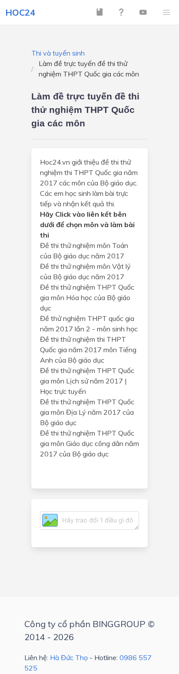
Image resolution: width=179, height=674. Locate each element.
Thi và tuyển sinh (58, 53)
